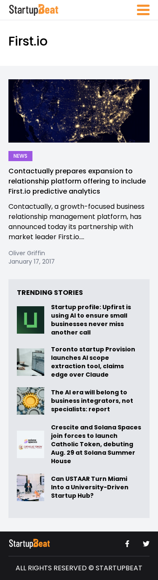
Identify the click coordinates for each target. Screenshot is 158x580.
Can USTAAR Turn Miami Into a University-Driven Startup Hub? (90, 487)
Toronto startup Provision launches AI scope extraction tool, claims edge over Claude (93, 362)
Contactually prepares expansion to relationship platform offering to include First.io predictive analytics (77, 181)
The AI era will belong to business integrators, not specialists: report (92, 400)
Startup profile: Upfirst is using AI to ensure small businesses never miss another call (91, 320)
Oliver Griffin (26, 253)
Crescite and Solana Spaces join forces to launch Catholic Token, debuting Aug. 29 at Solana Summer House (96, 444)
